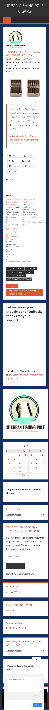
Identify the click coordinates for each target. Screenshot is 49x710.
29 (14, 471)
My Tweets (11, 610)
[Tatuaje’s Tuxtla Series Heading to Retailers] (14, 212)
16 (20, 463)
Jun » (29, 475)
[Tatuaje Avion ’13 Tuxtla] (31, 210)
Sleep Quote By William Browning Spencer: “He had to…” (22, 292)
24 (25, 467)
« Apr (23, 475)
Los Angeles (21, 276)
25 (31, 467)
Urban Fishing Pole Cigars (25, 8)
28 (9, 471)
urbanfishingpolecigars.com (18, 68)
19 (37, 463)
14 (9, 463)
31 (25, 471)
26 (37, 467)
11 (31, 459)
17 (25, 463)
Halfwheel (29, 272)
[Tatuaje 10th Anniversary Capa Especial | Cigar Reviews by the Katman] (14, 245)
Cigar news (11, 272)
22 (14, 467)
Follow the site (15, 565)
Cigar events (31, 269)
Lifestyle (10, 276)
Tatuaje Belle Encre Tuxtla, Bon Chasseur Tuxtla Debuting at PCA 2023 (23, 140)
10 (25, 459)
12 (37, 459)
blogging (11, 269)
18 (31, 463)
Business (20, 269)
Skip (29, 705)
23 (20, 467)
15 (14, 463)
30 (20, 471)
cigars (20, 272)
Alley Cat (12, 286)
